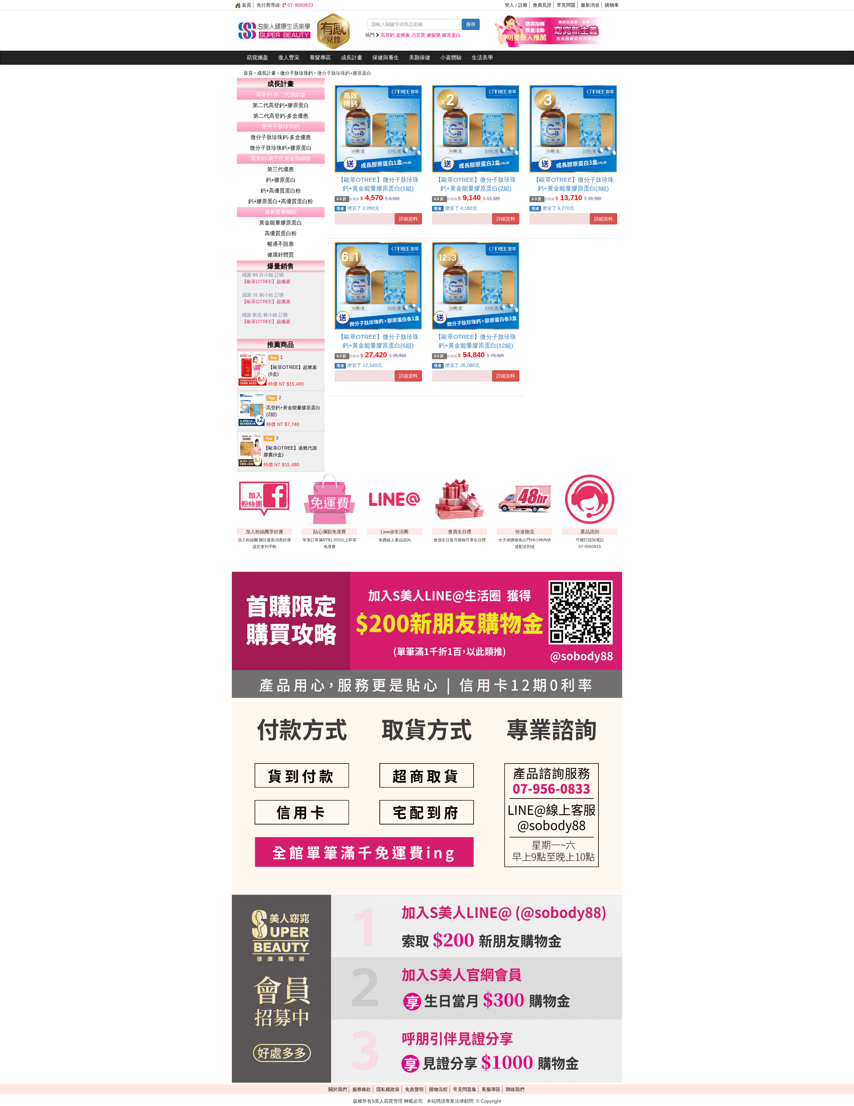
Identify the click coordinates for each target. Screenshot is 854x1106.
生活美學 (482, 57)
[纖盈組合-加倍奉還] (575, 30)
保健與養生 (385, 57)
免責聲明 (414, 1089)
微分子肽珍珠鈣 (297, 73)
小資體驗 (451, 57)
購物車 (612, 5)
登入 (509, 5)
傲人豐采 (289, 57)
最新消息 (590, 5)
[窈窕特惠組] (522, 30)
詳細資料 (408, 218)
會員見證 (542, 5)
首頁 (246, 5)
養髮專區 (320, 57)
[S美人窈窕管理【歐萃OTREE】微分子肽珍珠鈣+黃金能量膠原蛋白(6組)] (378, 286)
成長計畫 (351, 57)
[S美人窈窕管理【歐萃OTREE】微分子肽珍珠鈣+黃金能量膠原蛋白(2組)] (475, 128)
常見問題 (566, 5)
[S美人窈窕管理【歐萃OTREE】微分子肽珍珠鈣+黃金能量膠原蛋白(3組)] (573, 128)
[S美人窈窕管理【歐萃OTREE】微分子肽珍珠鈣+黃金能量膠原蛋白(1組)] (378, 128)
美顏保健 (419, 57)
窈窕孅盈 (257, 57)
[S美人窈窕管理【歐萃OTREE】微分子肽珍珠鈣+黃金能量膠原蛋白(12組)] (475, 286)
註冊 (522, 5)
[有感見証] (333, 30)
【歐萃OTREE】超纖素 (266, 285)
